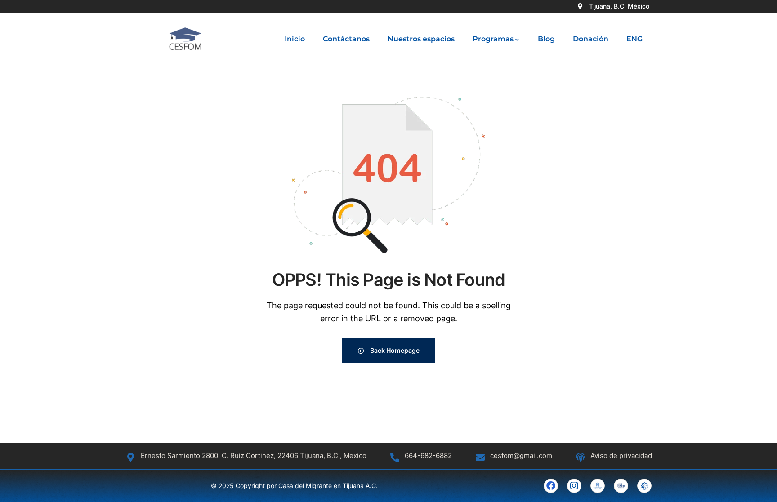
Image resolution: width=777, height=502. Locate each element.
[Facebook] (551, 486)
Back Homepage (394, 350)
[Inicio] (185, 39)
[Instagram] (574, 486)
